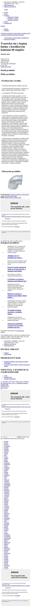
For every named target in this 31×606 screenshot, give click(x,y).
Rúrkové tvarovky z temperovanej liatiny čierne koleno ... (17, 295)
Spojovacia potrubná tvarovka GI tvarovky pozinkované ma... (15, 325)
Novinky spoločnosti (9, 378)
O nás (5, 14)
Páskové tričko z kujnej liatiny (13, 197)
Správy (6, 21)
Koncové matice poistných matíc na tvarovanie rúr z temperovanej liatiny (17, 269)
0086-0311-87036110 (10, 6)
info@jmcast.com (9, 5)
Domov (6, 12)
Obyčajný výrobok (13, 20)
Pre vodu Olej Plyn (6, 383)
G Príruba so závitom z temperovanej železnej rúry (17, 280)
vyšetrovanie (20, 330)
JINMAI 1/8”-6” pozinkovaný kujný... (15, 257)
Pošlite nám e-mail (6, 66)
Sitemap (6, 353)
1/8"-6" (14, 383)
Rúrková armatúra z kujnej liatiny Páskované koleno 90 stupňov (15, 195)
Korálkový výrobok (13, 18)
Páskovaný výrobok (13, 17)
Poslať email (4, 388)
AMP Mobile (7, 354)
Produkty (6, 15)
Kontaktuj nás (8, 23)
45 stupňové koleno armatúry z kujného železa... (15, 312)
